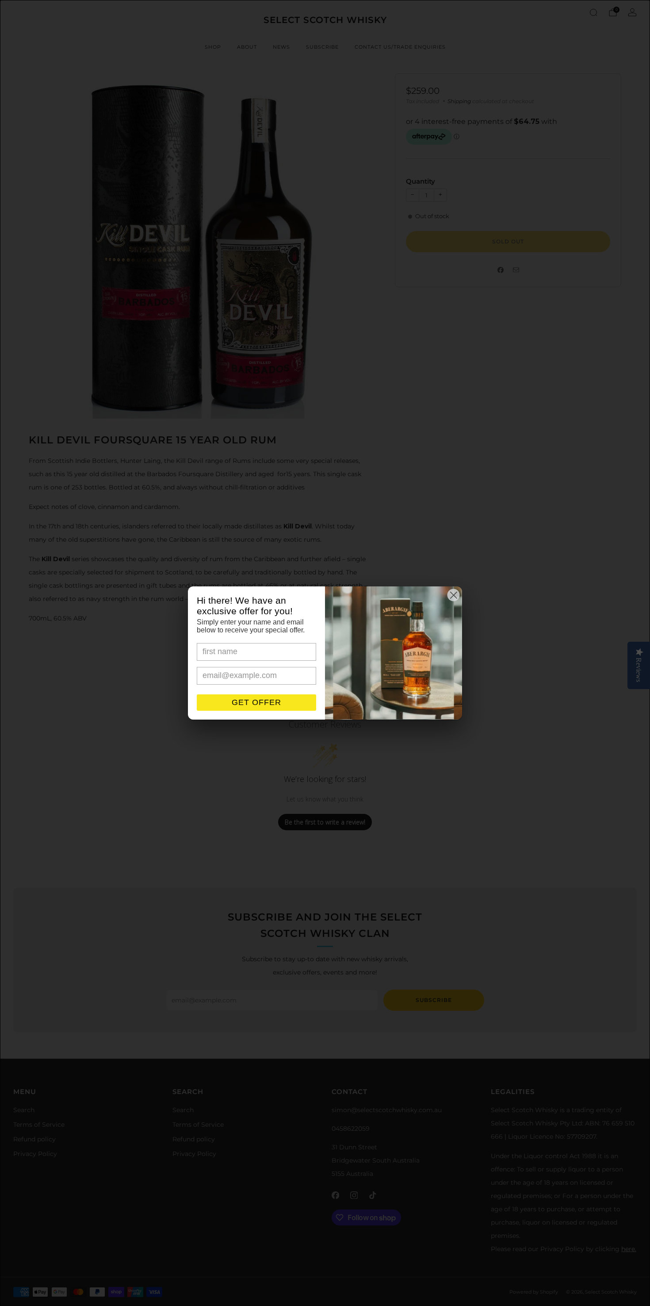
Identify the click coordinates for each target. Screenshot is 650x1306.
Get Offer (256, 702)
